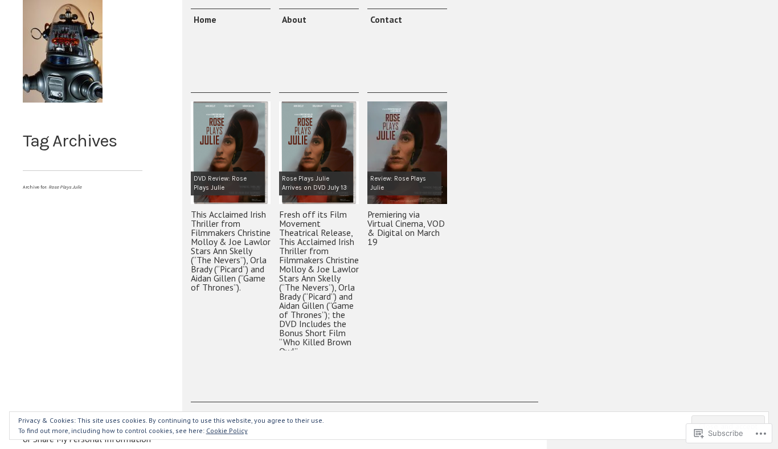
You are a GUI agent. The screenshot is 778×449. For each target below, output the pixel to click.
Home (205, 19)
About (294, 19)
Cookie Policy (227, 430)
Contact (386, 19)
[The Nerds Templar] (63, 51)
